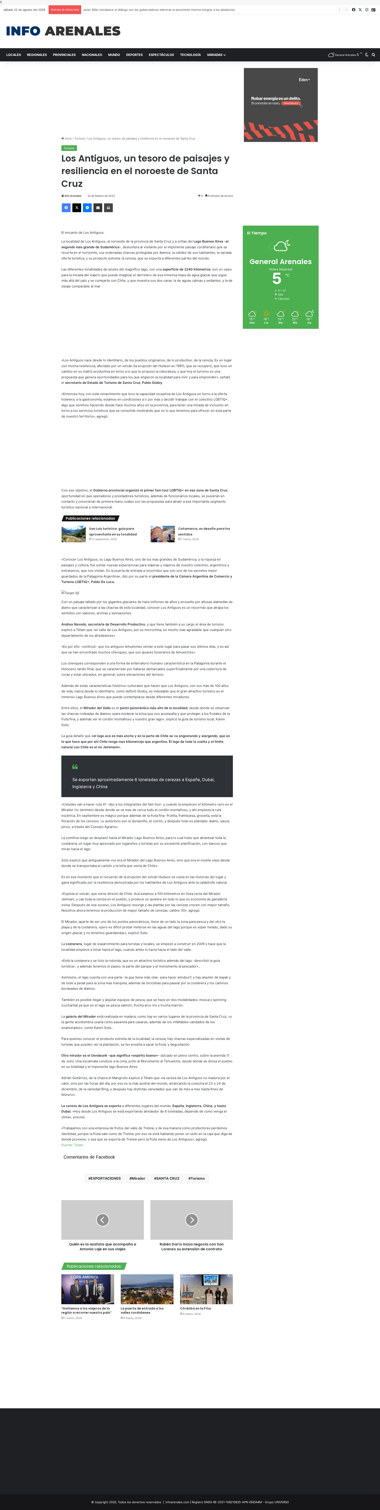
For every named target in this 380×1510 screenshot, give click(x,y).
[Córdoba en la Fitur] (206, 1289)
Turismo (79, 138)
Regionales (37, 55)
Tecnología (190, 55)
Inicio (68, 138)
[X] (76, 207)
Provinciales (64, 55)
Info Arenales (73, 195)
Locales (13, 55)
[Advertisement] (253, 29)
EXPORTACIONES (106, 1178)
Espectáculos (161, 55)
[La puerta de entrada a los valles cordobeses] (147, 1289)
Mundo (114, 55)
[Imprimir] (108, 207)
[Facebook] (66, 207)
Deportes (134, 55)
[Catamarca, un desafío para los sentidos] (163, 534)
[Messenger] (87, 207)
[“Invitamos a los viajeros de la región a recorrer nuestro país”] (87, 1289)
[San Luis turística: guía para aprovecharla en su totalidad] (74, 534)
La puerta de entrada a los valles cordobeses (142, 1310)
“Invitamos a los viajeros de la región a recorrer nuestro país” (86, 1310)
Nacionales (92, 55)
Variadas (214, 55)
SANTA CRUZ (168, 1178)
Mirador (138, 1178)
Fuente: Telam (72, 1145)
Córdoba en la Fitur (196, 1308)
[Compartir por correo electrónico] (97, 207)
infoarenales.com (177, 1502)
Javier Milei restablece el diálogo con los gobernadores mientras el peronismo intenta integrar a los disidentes (159, 9)
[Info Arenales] (63, 31)
